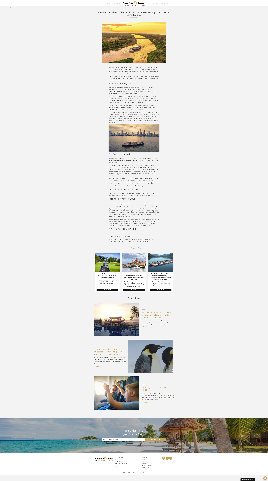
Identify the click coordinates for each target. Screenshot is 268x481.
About (108, 3)
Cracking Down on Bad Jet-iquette (155, 388)
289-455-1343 (120, 457)
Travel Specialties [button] (115, 3)
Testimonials (145, 463)
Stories (8, 7)
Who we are (145, 457)
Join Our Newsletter (247, 479)
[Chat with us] (265, 478)
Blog (157, 3)
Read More (145, 330)
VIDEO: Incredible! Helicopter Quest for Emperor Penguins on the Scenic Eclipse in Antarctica (109, 352)
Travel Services (151, 3)
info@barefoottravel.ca (122, 459)
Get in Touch (155, 439)
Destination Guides (146, 465)
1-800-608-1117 (118, 466)
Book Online (170, 3)
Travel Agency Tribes (141, 472)
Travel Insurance (146, 467)
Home (103, 3)
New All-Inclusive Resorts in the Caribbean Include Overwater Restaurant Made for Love (156, 315)
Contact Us (162, 3)
